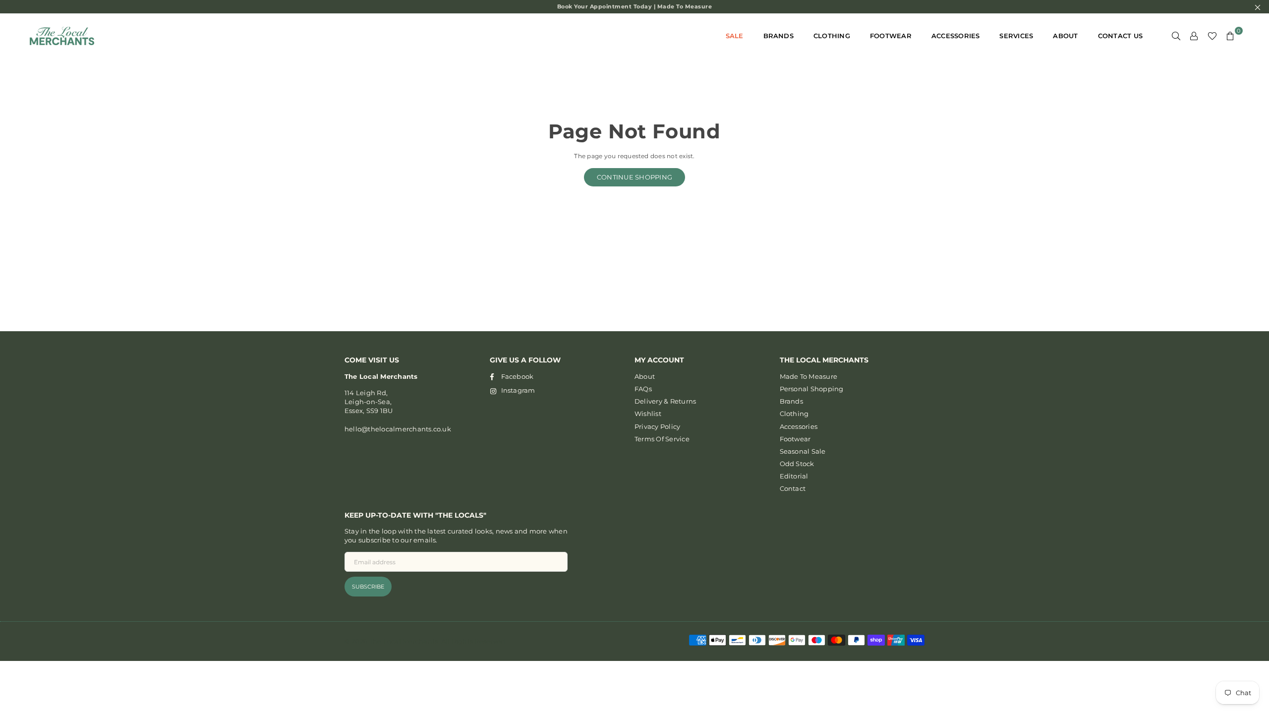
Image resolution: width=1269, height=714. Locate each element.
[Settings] (1194, 35)
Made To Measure (809, 376)
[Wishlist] (1212, 35)
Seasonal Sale (803, 451)
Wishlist (647, 413)
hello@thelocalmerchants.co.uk (398, 429)
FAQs (643, 389)
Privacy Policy (657, 426)
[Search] (1176, 35)
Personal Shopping (812, 389)
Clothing (831, 36)
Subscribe (368, 586)
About (1065, 36)
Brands (778, 36)
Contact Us (1120, 36)
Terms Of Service (662, 439)
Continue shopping (634, 177)
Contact (793, 488)
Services (1016, 36)
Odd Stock (797, 464)
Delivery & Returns (665, 401)
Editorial (794, 476)
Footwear (891, 36)
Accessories (955, 36)
